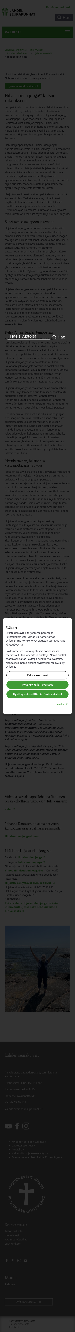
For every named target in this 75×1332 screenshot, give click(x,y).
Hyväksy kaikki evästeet (37, 684)
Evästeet (62, 704)
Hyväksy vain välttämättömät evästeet (37, 694)
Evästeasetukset (37, 675)
